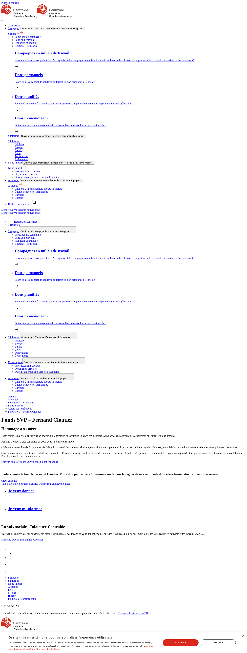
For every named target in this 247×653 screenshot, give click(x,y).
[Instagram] (11, 571)
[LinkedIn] (11, 557)
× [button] (243, 636)
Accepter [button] (180, 642)
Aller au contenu (10, 2)
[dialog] (123, 642)
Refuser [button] (218, 642)
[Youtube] (11, 564)
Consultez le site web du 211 (133, 613)
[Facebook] (11, 549)
